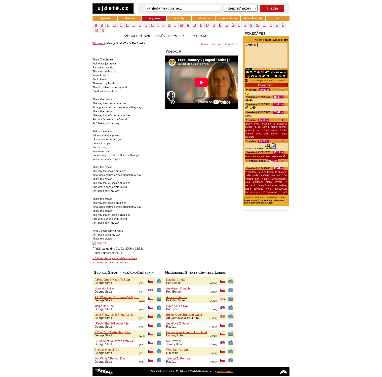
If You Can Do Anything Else (113, 332)
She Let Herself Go (107, 349)
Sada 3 (263, 69)
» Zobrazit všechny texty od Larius (111, 262)
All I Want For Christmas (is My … (117, 297)
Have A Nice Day (177, 306)
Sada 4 (270, 69)
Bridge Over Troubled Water (184, 314)
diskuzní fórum (228, 18)
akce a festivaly (253, 18)
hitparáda (104, 18)
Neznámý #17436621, (264, 168)
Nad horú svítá (175, 279)
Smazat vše (272, 198)
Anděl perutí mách (178, 288)
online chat (203, 18)
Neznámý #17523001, (264, 104)
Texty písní (99, 43)
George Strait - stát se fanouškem (219, 44)
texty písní (154, 18)
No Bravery (173, 341)
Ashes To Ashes (176, 297)
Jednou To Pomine (178, 358)
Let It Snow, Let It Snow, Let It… (115, 314)
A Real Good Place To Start (112, 279)
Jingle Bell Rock (105, 306)
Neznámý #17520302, (264, 96)
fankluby (179, 18)
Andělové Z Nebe (177, 323)
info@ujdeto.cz (225, 371)
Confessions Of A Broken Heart (186, 332)
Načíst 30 (249, 198)
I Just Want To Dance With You (114, 341)
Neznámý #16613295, (264, 152)
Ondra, (258, 89)
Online (282, 198)
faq (278, 18)
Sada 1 (248, 69)
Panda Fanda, (262, 160)
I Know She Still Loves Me (112, 323)
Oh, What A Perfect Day (110, 358)
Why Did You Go (177, 349)
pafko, (258, 120)
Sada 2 (256, 69)
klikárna (129, 18)
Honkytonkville (104, 288)
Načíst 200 (260, 198)
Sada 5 (277, 69)
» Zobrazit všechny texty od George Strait (115, 258)
